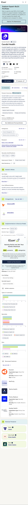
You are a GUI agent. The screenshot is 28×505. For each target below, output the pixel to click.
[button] (25, 237)
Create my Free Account (14, 261)
